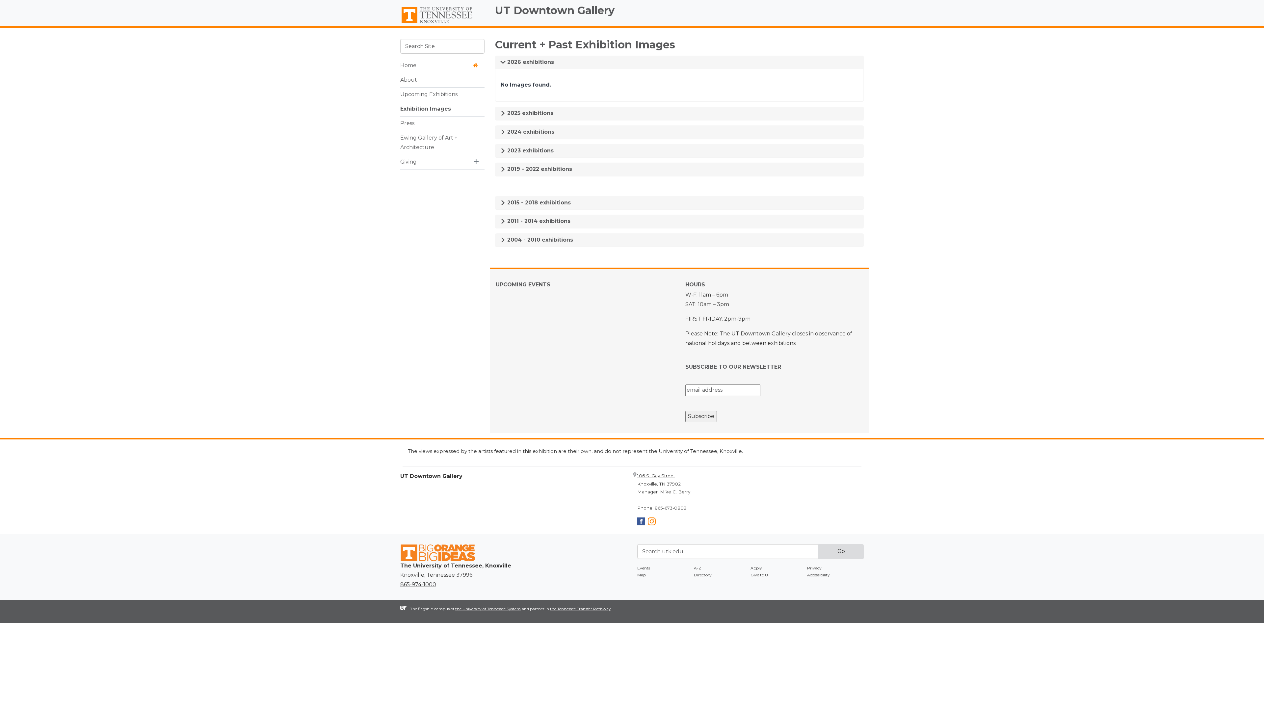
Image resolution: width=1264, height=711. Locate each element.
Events (643, 568)
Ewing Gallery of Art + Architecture (429, 142)
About (408, 80)
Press (407, 123)
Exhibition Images (425, 109)
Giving (408, 162)
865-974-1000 (418, 584)
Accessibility (818, 574)
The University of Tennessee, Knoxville (442, 23)
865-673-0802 (670, 508)
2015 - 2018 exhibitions (538, 202)
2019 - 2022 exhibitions (539, 169)
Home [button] (408, 65)
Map (641, 574)
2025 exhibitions (529, 113)
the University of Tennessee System (488, 608)
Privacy (814, 568)
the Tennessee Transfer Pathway (580, 608)
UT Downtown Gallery (555, 10)
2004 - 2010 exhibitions (539, 240)
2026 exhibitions (530, 62)
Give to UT (760, 574)
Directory (703, 574)
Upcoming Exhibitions (429, 94)
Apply (756, 568)
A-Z (697, 568)
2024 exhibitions (530, 132)
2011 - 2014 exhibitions (538, 221)
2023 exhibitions (530, 150)
